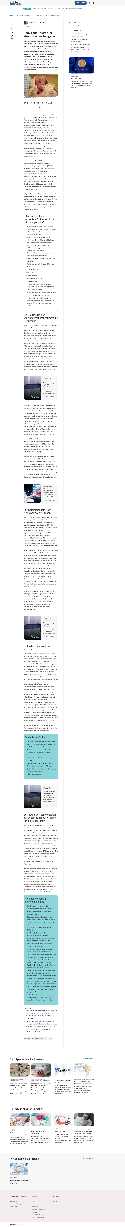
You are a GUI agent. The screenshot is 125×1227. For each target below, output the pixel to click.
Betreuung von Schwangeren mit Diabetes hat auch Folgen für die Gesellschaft (80, 49)
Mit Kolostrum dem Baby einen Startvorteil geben (80, 40)
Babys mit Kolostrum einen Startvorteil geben (82, 27)
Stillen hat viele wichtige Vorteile (80, 44)
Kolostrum (27, 1038)
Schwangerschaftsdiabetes (39, 1038)
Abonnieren (80, 3)
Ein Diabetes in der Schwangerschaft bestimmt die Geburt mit (81, 35)
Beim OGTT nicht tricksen (78, 31)
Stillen (50, 1038)
